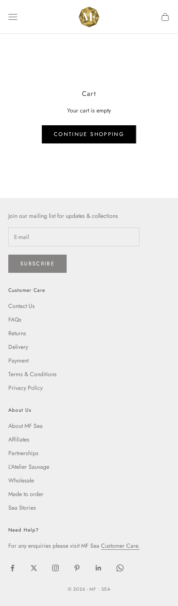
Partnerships (23, 453)
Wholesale (21, 480)
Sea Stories (22, 507)
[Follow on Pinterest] (77, 568)
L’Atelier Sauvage (28, 467)
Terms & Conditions (32, 374)
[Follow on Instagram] (55, 568)
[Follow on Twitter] (34, 568)
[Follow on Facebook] (12, 568)
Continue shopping (89, 134)
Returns (17, 333)
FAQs (15, 319)
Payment (18, 360)
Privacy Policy (25, 388)
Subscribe (37, 263)
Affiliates (18, 439)
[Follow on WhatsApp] (120, 568)
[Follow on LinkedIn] (98, 568)
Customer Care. (120, 546)
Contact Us (21, 306)
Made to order (25, 494)
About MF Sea (25, 426)
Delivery (18, 347)
